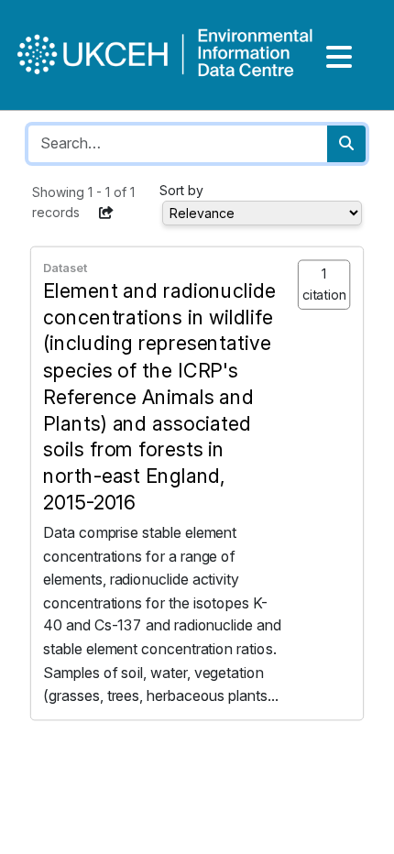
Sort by (181, 190)
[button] (106, 212)
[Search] (346, 144)
